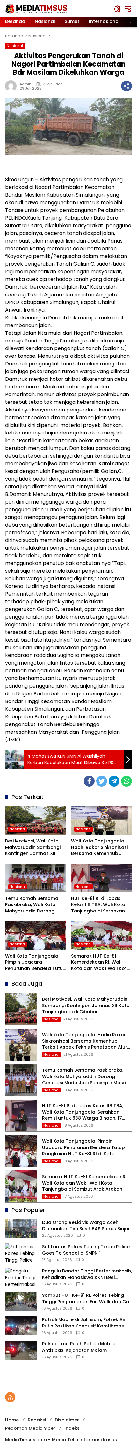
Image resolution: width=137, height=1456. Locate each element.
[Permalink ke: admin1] (12, 86)
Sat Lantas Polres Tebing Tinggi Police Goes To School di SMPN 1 (86, 1250)
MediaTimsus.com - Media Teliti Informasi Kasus (61, 1439)
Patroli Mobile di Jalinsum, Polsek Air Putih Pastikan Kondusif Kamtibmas (84, 1323)
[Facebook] (89, 781)
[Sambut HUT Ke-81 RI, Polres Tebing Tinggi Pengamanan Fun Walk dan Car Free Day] (21, 1301)
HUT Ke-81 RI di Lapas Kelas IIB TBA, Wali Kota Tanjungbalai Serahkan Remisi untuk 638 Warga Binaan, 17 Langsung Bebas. (99, 905)
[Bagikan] (126, 86)
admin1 (26, 84)
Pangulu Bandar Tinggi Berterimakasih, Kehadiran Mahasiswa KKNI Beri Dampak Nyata (87, 1274)
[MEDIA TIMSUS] (37, 8)
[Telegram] (114, 781)
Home (12, 1420)
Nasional (15, 45)
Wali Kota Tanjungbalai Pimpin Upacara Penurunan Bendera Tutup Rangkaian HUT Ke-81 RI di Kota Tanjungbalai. (35, 962)
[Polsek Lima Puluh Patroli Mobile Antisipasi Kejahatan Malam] (21, 1350)
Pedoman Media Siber (30, 1428)
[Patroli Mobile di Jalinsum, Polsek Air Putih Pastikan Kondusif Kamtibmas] (21, 1325)
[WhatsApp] (126, 781)
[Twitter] (101, 781)
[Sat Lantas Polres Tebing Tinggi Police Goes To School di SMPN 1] (21, 1253)
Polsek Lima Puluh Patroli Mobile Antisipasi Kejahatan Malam (78, 1347)
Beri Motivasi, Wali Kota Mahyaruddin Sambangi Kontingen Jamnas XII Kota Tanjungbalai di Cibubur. (33, 847)
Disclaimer (67, 1420)
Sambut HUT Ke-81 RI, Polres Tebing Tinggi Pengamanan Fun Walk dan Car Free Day (86, 1298)
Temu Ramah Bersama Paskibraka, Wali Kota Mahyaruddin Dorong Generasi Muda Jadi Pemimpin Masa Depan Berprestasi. (31, 905)
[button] (117, 9)
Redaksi (37, 1420)
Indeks (72, 1428)
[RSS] (10, 1397)
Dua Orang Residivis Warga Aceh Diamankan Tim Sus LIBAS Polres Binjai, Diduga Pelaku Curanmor (86, 1225)
